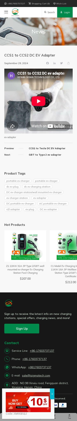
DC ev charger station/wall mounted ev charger (34, 192)
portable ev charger (18, 180)
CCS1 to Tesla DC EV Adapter (47, 148)
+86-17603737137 (42, 350)
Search (49, 12)
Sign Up (22, 329)
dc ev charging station (37, 186)
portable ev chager (46, 180)
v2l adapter (13, 209)
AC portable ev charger (53, 203)
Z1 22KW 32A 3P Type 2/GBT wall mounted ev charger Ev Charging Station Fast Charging (25, 269)
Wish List (59, 3)
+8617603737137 (14, 3)
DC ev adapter (48, 209)
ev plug (29, 209)
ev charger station (17, 197)
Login (65, 12)
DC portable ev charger (20, 203)
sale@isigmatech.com (36, 375)
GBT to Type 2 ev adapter (45, 154)
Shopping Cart (38, 3)
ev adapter (39, 197)
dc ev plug (12, 186)
